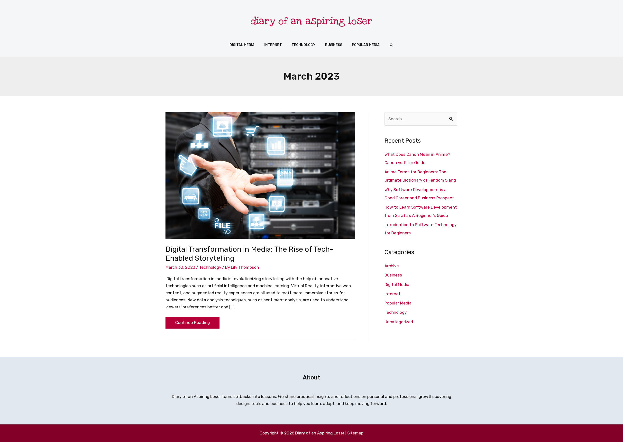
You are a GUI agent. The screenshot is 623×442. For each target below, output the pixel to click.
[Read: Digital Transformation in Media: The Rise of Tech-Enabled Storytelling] (260, 175)
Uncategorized (399, 321)
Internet (393, 293)
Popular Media (398, 303)
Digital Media (397, 284)
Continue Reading (192, 321)
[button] (391, 45)
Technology (210, 267)
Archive (392, 265)
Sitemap (355, 433)
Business (393, 275)
